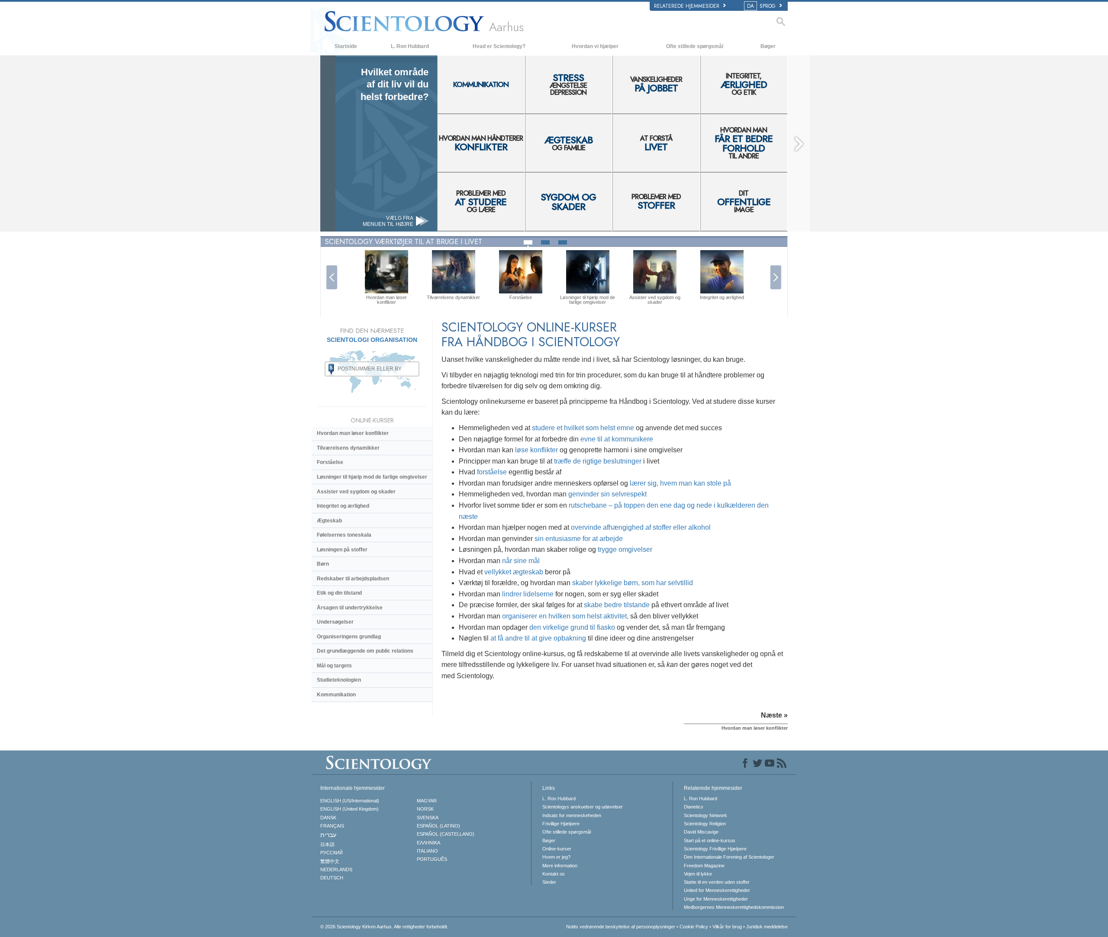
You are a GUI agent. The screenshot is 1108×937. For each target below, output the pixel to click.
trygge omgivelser (625, 549)
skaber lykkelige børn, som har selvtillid (632, 582)
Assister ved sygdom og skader (356, 492)
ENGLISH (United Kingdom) (349, 808)
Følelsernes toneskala (344, 535)
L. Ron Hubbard (410, 46)
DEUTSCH (331, 877)
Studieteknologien (339, 680)
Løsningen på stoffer (342, 550)
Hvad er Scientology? (499, 46)
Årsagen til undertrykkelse (350, 608)
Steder (549, 882)
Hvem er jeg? (556, 857)
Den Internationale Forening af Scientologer (729, 857)
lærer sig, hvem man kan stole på (680, 483)
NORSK (425, 808)
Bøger (768, 46)
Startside (346, 46)
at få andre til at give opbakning (538, 638)
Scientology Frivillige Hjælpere (715, 848)
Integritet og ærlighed (343, 506)
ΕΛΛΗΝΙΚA (428, 842)
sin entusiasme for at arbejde (579, 538)
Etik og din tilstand (339, 593)
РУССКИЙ (331, 852)
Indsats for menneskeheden (571, 815)
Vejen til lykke (698, 873)
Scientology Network (705, 815)
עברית (328, 834)
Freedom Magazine (704, 865)
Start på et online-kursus (709, 840)
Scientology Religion (705, 823)
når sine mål (521, 560)
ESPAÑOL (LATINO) (438, 825)
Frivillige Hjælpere (561, 823)
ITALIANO (427, 850)
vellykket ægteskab (513, 572)
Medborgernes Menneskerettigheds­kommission (734, 907)
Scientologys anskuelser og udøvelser (582, 806)
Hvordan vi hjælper (595, 46)
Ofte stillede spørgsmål (694, 46)
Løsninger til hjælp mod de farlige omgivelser (372, 477)
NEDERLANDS (336, 869)
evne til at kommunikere (616, 439)
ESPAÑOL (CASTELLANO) (445, 834)
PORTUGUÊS (432, 859)
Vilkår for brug (727, 926)
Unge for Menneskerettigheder (716, 899)
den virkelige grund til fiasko (572, 627)
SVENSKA (427, 817)
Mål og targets (334, 666)
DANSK (328, 817)
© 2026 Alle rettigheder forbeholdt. (384, 926)
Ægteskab (329, 521)
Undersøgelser (335, 622)
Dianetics (693, 806)
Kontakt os (553, 873)
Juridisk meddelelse (767, 926)
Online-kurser (556, 848)
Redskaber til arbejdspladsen (353, 579)
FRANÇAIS (332, 825)
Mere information (559, 865)
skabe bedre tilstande (617, 605)
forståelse (492, 472)
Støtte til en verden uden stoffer (717, 882)
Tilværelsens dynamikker (348, 448)
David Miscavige (701, 831)
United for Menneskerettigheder (717, 890)
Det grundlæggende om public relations (365, 651)
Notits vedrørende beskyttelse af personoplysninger (620, 926)
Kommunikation (336, 695)
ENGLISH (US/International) (349, 800)
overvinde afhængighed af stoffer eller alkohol (641, 527)
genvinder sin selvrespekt (607, 494)
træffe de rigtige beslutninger (597, 461)
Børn (323, 564)
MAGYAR (427, 800)
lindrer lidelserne (528, 594)
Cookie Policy (694, 926)
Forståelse (330, 462)
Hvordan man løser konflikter (353, 433)
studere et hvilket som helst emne (583, 427)
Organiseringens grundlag (349, 637)
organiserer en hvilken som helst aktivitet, (565, 616)
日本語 (327, 844)
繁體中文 (329, 861)
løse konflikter (536, 450)
